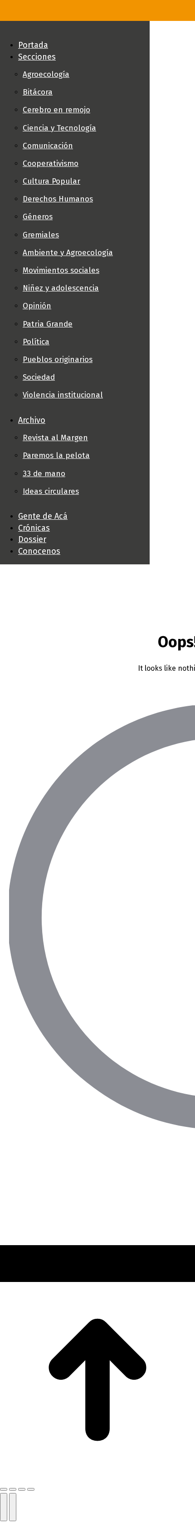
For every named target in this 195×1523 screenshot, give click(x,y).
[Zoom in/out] (30, 1489)
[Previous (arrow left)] (3, 1507)
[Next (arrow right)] (12, 1507)
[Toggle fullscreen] (21, 1489)
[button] (75, 30)
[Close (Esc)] (3, 1489)
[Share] (12, 1489)
